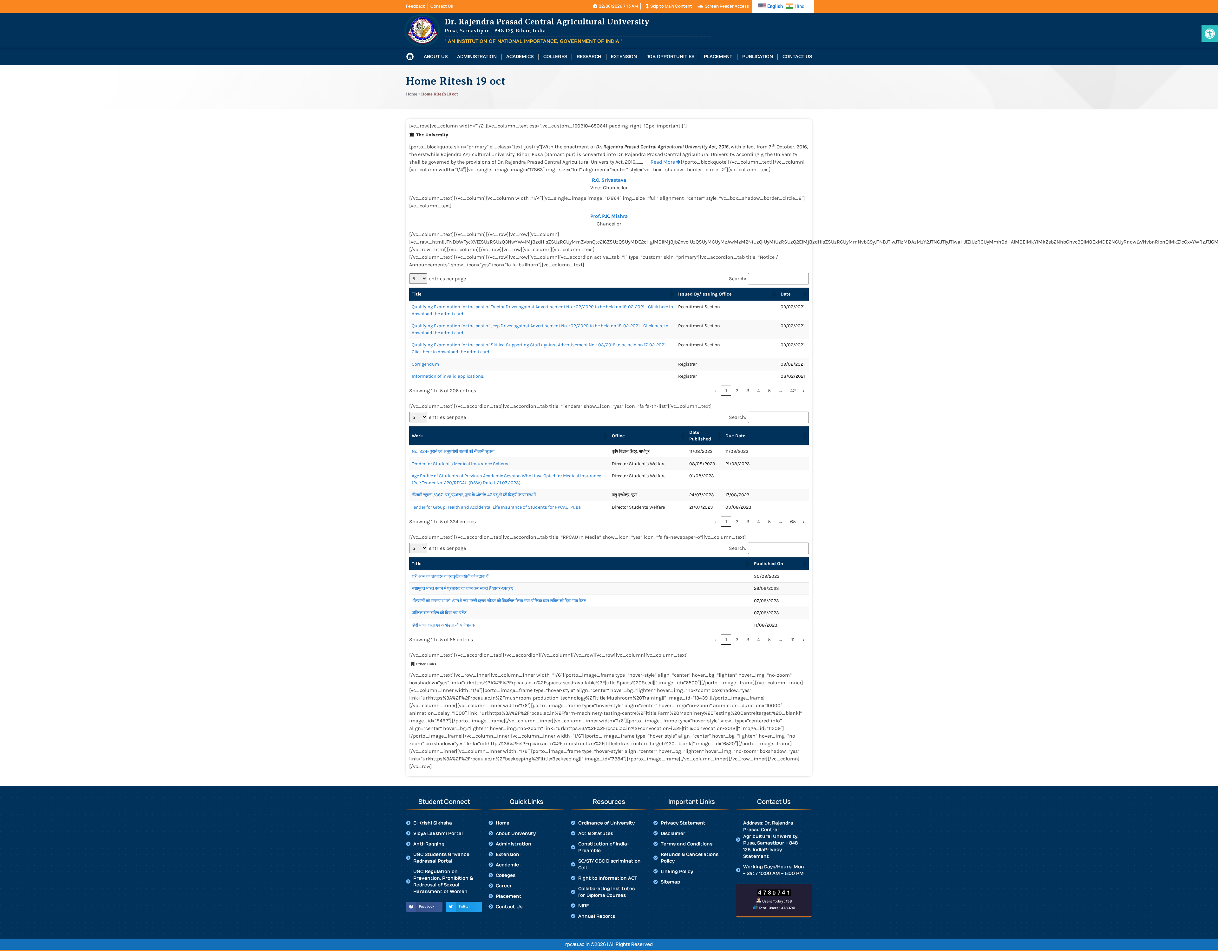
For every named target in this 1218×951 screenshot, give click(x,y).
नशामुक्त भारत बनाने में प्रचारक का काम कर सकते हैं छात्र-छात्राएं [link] (462, 588)
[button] (671, 294)
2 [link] (737, 391)
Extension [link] (624, 56)
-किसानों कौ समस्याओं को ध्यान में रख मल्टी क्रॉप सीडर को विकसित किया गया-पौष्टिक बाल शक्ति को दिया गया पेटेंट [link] (499, 600)
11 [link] (793, 639)
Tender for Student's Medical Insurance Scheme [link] (460, 463)
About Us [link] (436, 56)
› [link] (804, 391)
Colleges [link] (555, 56)
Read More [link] (663, 162)
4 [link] (758, 391)
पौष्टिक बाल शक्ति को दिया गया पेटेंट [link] (439, 613)
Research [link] (589, 56)
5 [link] (769, 391)
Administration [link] (477, 56)
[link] (1210, 33)
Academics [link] (520, 56)
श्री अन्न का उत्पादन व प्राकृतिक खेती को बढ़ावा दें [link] (450, 576)
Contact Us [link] (797, 56)
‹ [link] (715, 391)
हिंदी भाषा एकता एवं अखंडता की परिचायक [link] (443, 625)
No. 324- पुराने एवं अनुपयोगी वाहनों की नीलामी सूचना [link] (453, 451)
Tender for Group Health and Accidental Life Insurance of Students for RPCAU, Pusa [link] (496, 507)
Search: (737, 278)
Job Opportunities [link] (670, 56)
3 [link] (747, 391)
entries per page (447, 278)
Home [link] (411, 93)
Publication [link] (757, 56)
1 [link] (726, 391)
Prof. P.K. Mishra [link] (609, 216)
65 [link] (793, 521)
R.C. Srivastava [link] (609, 180)
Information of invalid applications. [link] (448, 376)
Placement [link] (718, 56)
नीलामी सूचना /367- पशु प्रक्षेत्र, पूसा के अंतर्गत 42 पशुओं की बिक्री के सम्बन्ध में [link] (474, 495)
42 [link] (793, 391)
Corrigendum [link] (425, 364)
